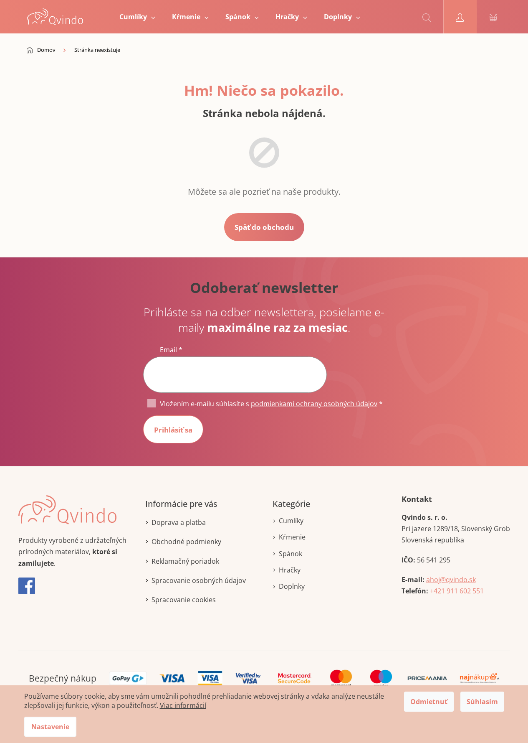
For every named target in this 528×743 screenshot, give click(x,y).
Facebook (26, 586)
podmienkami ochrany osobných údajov (314, 403)
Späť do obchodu (264, 227)
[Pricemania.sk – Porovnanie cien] (427, 678)
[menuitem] (137, 16)
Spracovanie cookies (184, 599)
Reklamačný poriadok (185, 561)
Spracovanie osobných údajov (199, 580)
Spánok (290, 553)
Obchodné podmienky (186, 541)
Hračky (290, 570)
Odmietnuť (428, 701)
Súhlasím (482, 701)
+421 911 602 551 (457, 590)
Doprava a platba (179, 522)
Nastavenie (50, 726)
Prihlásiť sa (173, 430)
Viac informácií (183, 705)
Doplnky (292, 586)
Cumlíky (291, 520)
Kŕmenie (292, 537)
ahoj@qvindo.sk (451, 579)
